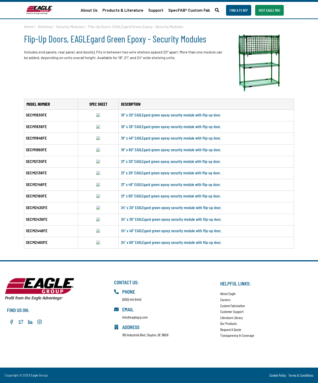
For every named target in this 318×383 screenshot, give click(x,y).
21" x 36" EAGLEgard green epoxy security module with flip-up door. (171, 172)
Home (29, 26)
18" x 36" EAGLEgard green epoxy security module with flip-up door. (171, 126)
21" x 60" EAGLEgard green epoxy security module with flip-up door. (171, 195)
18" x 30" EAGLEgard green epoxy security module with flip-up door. (171, 114)
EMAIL (128, 309)
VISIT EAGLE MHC (269, 10)
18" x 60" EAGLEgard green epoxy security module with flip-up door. (171, 149)
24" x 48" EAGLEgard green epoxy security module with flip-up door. (171, 230)
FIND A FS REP (239, 10)
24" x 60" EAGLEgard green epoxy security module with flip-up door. (171, 242)
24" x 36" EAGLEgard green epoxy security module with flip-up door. (171, 219)
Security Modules (70, 26)
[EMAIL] (116, 309)
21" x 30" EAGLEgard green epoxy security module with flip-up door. (171, 161)
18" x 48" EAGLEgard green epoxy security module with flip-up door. (171, 138)
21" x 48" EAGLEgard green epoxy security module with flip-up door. (171, 184)
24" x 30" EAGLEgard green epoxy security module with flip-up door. (171, 207)
